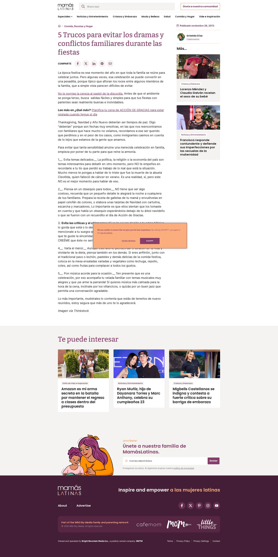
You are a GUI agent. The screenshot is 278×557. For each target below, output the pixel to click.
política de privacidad (183, 468)
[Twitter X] (190, 505)
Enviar (213, 460)
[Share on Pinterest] (102, 63)
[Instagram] (207, 505)
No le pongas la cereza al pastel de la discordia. (90, 93)
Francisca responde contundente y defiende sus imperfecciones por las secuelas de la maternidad (198, 147)
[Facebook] (181, 505)
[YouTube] (216, 505)
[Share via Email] (110, 63)
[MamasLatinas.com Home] (65, 6)
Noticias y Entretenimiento (193, 135)
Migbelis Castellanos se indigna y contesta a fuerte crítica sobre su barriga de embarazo (193, 395)
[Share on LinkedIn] (93, 63)
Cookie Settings (129, 241)
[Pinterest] (199, 505)
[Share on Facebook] (77, 63)
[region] (140, 236)
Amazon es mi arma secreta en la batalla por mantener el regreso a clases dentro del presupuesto (82, 398)
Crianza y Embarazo (190, 84)
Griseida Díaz (194, 35)
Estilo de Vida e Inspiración (75, 383)
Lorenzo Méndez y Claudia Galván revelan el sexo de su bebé (197, 92)
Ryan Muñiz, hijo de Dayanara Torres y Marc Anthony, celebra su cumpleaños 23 (138, 395)
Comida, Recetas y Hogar (78, 26)
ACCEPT (149, 241)
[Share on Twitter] (85, 63)
